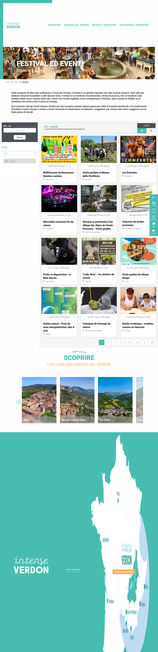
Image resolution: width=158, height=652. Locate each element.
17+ (121, 342)
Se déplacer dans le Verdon (124, 572)
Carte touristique (73, 569)
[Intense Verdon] (12, 25)
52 (137, 342)
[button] (54, 25)
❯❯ (151, 342)
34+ (129, 342)
